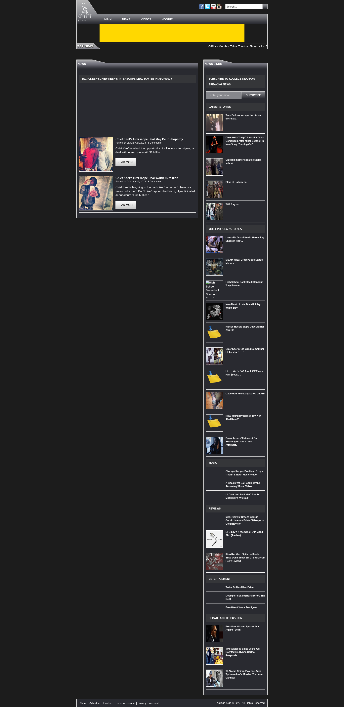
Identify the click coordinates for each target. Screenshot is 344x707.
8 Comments (154, 181)
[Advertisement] (172, 33)
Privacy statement (148, 703)
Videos (146, 19)
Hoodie (167, 19)
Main (107, 19)
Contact (107, 703)
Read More (125, 162)
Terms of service (125, 703)
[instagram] (219, 6)
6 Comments (154, 142)
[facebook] (201, 6)
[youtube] (213, 6)
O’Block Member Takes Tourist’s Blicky (220, 46)
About (83, 703)
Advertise (94, 703)
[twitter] (207, 6)
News (126, 19)
